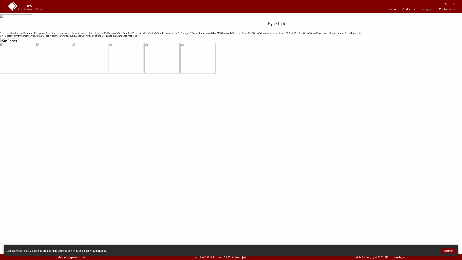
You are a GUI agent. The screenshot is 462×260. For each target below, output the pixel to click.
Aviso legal (398, 257)
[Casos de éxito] (386, 258)
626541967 (232, 257)
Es (446, 4)
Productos (408, 9)
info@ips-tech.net (74, 257)
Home (392, 9)
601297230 (208, 257)
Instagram (427, 9)
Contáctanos (447, 9)
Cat (454, 4)
